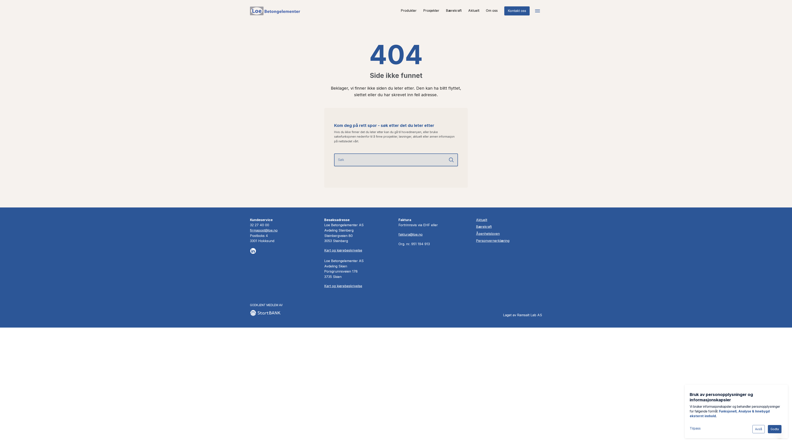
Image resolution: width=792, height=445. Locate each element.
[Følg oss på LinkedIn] (253, 251)
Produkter (409, 10)
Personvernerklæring (492, 241)
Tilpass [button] (695, 428)
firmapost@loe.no (264, 230)
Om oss (492, 10)
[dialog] (736, 411)
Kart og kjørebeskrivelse (343, 250)
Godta (775, 429)
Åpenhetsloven (488, 234)
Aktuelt (473, 10)
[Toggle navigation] (537, 10)
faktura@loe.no (410, 234)
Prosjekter (431, 10)
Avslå (758, 429)
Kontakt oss (517, 11)
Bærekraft (454, 10)
